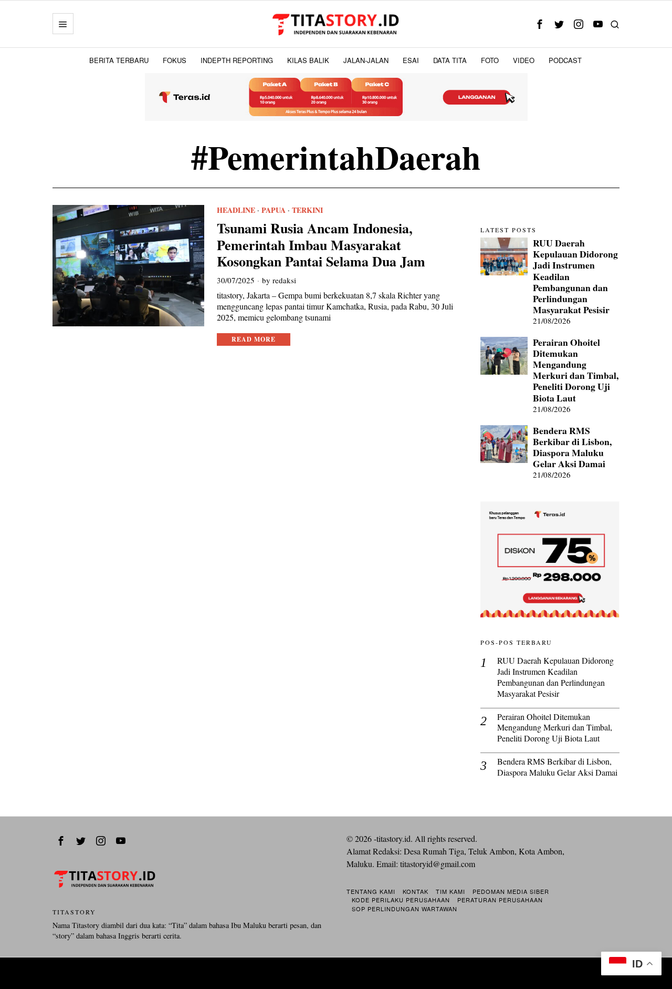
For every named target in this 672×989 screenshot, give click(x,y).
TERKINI (307, 210)
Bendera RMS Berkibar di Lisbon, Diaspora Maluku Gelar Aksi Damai (572, 447)
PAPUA (273, 210)
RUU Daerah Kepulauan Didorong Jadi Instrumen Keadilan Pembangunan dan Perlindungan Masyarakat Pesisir (575, 276)
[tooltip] (539, 24)
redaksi (284, 280)
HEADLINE (236, 210)
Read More (254, 339)
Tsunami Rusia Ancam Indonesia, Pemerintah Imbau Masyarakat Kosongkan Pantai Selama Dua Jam (321, 245)
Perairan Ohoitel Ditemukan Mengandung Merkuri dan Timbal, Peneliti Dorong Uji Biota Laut (575, 370)
